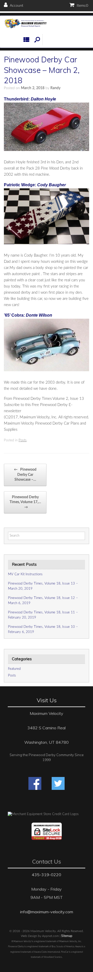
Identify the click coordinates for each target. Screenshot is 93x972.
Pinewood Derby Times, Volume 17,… (25, 502)
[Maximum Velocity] (25, 23)
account (16, 5)
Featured (14, 669)
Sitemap (66, 936)
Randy (55, 88)
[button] (37, 39)
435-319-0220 (46, 874)
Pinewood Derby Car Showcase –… (25, 474)
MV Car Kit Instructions (25, 574)
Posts (23, 440)
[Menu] (28, 39)
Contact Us (46, 861)
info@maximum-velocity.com (46, 911)
